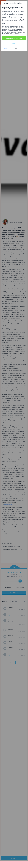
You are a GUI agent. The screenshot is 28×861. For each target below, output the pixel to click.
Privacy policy (6, 48)
